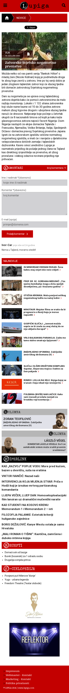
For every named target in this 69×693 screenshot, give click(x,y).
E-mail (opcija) (9, 219)
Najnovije (10, 261)
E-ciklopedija (19, 569)
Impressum (13, 671)
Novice (21, 18)
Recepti (12, 545)
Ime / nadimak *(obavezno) (16, 177)
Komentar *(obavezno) (14, 190)
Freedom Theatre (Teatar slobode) (23, 583)
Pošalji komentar (17, 234)
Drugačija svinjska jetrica (17, 560)
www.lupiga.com (26, 687)
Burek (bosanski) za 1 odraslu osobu (24, 556)
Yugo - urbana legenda (17, 579)
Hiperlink (14, 459)
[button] (5, 4)
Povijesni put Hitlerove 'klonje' (20, 575)
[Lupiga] (34, 5)
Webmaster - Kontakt (19, 675)
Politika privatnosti (17, 683)
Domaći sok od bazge (16, 552)
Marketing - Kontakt (18, 679)
